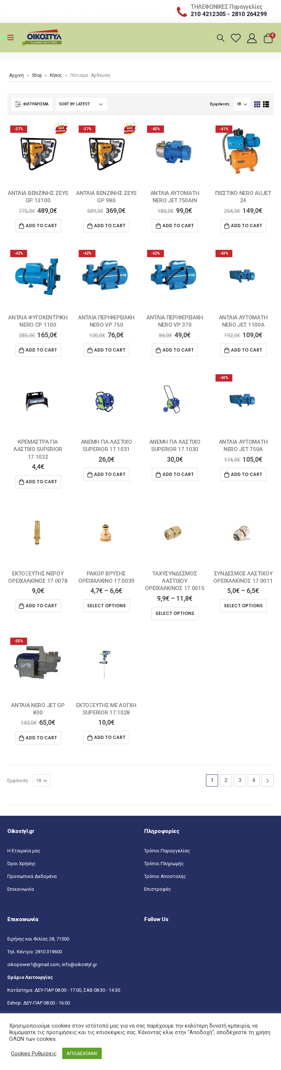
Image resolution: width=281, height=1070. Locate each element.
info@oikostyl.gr (79, 964)
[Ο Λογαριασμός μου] (252, 38)
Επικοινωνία (20, 889)
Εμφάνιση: (220, 104)
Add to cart (41, 225)
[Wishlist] (237, 38)
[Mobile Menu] (13, 37)
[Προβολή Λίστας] (265, 104)
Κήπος (56, 75)
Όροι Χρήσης (21, 863)
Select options (106, 605)
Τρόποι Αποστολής (165, 876)
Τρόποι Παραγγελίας (167, 850)
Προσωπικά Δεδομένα (32, 876)
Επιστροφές (157, 889)
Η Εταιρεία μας (23, 850)
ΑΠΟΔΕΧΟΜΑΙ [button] (82, 1053)
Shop (37, 75)
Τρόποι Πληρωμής (164, 863)
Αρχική (16, 75)
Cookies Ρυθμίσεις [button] (34, 1053)
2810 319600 (48, 951)
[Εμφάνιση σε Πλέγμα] (257, 104)
